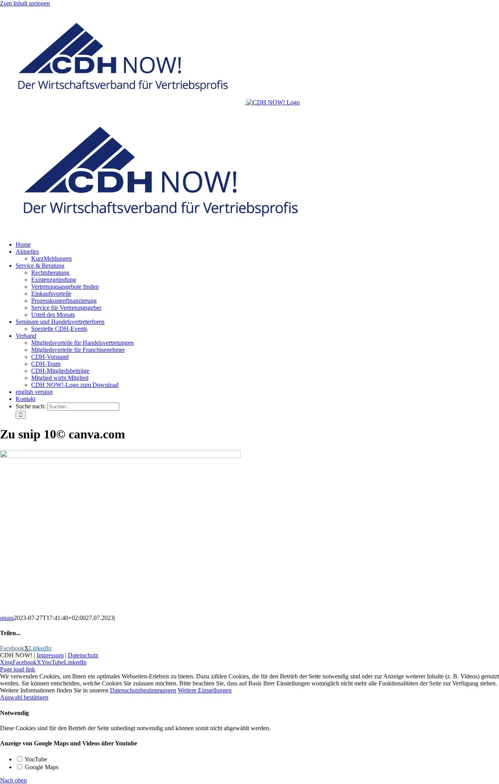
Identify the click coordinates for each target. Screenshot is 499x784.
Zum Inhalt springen (25, 3)
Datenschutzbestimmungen (143, 690)
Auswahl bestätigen (24, 697)
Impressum (50, 655)
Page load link (17, 669)
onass (7, 617)
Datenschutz (83, 655)
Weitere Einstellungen (205, 690)
